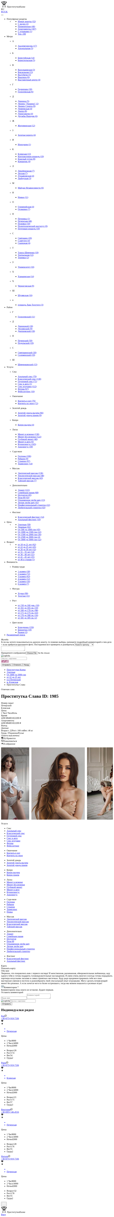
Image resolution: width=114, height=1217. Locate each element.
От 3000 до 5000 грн (29, 539)
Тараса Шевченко (28, 252)
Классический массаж (30, 478)
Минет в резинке (28, 434)
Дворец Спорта (26, 106)
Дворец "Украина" (28, 104)
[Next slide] (108, 783)
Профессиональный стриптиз (34, 505)
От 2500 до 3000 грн (29, 537)
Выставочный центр (29, 80)
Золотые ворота (27, 135)
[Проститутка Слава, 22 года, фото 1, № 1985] (57, 783)
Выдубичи (24, 75)
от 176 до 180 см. (28, 615)
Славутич (24, 240)
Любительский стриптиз (31, 507)
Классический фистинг (31, 517)
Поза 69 (23, 497)
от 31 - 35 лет (26, 552)
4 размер (24, 579)
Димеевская (25, 109)
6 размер (23, 584)
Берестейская (26, 58)
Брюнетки (25, 630)
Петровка (24, 219)
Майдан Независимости (31, 188)
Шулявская (25, 295)
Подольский (26, 343)
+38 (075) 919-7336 (10, 1018)
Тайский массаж (27, 480)
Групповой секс (27, 381)
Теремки (23, 257)
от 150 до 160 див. (28, 605)
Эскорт (24, 490)
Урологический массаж (31, 475)
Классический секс (29, 379)
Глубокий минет (28, 439)
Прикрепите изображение (13, 653)
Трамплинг (25, 464)
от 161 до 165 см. (28, 608)
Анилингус (25, 447)
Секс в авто (25, 384)
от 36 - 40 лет (26, 554)
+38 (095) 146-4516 (10, 1112)
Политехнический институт (33, 226)
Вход (3, 1214)
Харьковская (26, 276)
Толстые (24, 596)
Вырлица (24, 77)
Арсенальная (25, 48)
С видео (23, 24)
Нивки (23, 197)
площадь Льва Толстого (30, 305)
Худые (23, 593)
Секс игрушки (27, 386)
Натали (4, 1156)
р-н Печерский (14, 680)
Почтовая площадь (29, 229)
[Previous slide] (6, 783)
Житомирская (26, 125)
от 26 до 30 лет (27, 549)
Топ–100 (22, 34)
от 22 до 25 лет (27, 547)
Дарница (23, 101)
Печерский (25, 340)
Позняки (24, 224)
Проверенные (26, 26)
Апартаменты (27, 29)
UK (6, 12)
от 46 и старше (26, 559)
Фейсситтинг (26, 391)
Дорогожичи (25, 114)
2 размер (24, 574)
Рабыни (23, 459)
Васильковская (26, 70)
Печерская (25, 221)
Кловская (24, 154)
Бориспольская (26, 60)
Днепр (22, 111)
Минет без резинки (29, 437)
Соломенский (26, 355)
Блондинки (26, 627)
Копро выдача (26, 425)
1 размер (24, 571)
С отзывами (25, 31)
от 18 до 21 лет (27, 544)
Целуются (24, 495)
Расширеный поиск (16, 635)
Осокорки (24, 209)
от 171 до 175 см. (28, 613)
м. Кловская (12, 682)
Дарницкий (25, 326)
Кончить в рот (26, 401)
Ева (3, 1016)
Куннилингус (27, 444)
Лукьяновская (26, 176)
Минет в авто (26, 442)
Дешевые (24, 527)
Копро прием (13, 875)
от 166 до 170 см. (28, 610)
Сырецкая (24, 243)
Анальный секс (27, 376)
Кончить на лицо (28, 403)
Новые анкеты (27, 21)
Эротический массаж (30, 473)
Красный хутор (26, 159)
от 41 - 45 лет (26, 557)
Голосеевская (25, 92)
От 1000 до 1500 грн (29, 532)
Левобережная (26, 171)
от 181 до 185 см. (27, 618)
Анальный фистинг (29, 519)
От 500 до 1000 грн (29, 529)
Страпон (24, 461)
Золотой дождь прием (30, 415)
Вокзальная (25, 72)
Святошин (25, 238)
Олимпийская (26, 207)
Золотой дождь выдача (30, 413)
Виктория (5, 1109)
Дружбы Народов (28, 116)
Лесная (23, 173)
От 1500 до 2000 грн (29, 534)
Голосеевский (26, 317)
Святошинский (27, 352)
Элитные (24, 524)
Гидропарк (25, 89)
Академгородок (27, 46)
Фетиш (23, 389)
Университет (26, 267)
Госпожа (24, 456)
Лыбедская (24, 178)
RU (2, 12)
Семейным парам (28, 492)
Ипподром (24, 144)
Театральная (26, 255)
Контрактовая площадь (31, 156)
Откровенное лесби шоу (31, 500)
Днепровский (26, 331)
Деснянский (25, 329)
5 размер (24, 581)
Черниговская (26, 286)
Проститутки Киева (16, 670)
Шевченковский (27, 364)
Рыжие (22, 632)
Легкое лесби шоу (28, 502)
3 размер (24, 576)
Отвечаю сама (7, 689)
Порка (10, 912)
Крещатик (24, 161)
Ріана (3, 1063)
